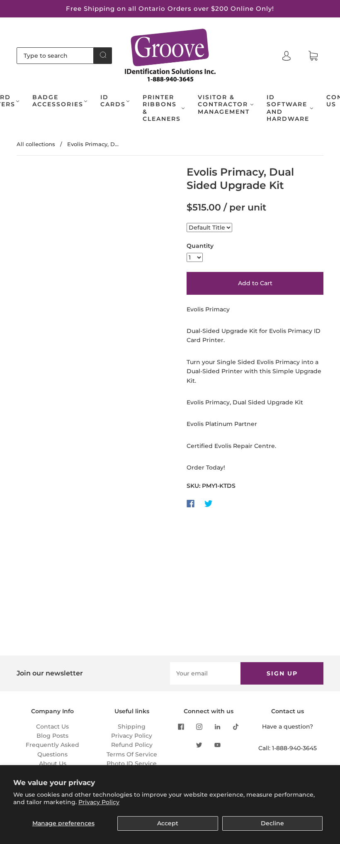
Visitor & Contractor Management (224, 104)
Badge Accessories (57, 101)
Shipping (132, 726)
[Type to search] (55, 55)
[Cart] (313, 56)
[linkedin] (218, 727)
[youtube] (218, 745)
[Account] (286, 55)
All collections (36, 144)
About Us (52, 763)
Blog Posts (52, 735)
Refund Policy (132, 745)
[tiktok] (236, 727)
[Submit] (103, 55)
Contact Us (52, 726)
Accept (167, 823)
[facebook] (181, 727)
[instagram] (199, 727)
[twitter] (199, 745)
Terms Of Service (132, 754)
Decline (272, 823)
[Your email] (205, 673)
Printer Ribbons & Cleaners (162, 108)
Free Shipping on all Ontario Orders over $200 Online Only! (170, 8)
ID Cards (113, 101)
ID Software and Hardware (288, 108)
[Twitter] (208, 503)
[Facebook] (190, 503)
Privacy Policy (98, 802)
